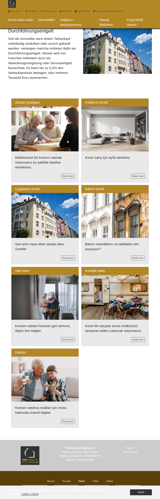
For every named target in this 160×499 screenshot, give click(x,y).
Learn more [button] (30, 494)
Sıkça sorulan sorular (109, 11)
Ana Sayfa (16, 11)
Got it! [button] (141, 492)
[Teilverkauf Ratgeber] (14, 4)
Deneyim (67, 11)
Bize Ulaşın (50, 11)
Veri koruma (130, 451)
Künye (130, 448)
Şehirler (33, 11)
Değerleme (84, 11)
